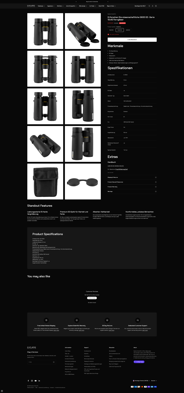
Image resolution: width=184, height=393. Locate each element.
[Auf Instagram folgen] (32, 381)
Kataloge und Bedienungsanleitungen (93, 364)
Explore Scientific (112, 14)
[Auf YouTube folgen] (36, 381)
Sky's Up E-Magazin (113, 364)
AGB (36, 387)
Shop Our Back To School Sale (92, 1)
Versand (52, 387)
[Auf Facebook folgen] (28, 381)
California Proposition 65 (115, 366)
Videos (110, 356)
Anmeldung (86, 356)
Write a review (92, 298)
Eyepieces (50, 6)
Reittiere (59, 6)
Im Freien (92, 6)
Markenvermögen (69, 366)
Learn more (56, 330)
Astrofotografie (70, 6)
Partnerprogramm (69, 364)
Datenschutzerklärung (70, 361)
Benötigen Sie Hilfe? (140, 6)
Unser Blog (67, 351)
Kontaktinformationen (60, 387)
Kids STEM (101, 6)
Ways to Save (110, 6)
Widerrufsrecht (30, 387)
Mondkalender (112, 351)
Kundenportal (87, 351)
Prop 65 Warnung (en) (121, 169)
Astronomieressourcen (114, 353)
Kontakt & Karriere (69, 359)
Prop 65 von (68, 371)
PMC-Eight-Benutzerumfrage (91, 373)
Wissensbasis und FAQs (89, 366)
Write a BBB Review (69, 374)
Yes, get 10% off (165, 384)
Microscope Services (89, 359)
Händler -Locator (69, 356)
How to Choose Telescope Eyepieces (118, 359)
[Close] (181, 381)
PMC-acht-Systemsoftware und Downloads (92, 370)
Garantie (86, 353)
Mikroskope (82, 6)
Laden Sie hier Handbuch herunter (116, 166)
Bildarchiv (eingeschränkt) (71, 369)
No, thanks (165, 386)
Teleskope (40, 6)
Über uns (67, 353)
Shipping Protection (89, 361)
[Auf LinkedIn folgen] (39, 381)
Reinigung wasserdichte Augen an (117, 361)
